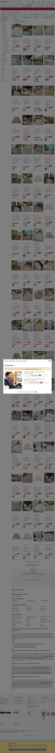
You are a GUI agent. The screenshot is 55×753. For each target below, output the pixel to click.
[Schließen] (49, 361)
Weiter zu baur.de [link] (34, 375)
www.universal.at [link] (26, 391)
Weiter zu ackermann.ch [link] (34, 382)
